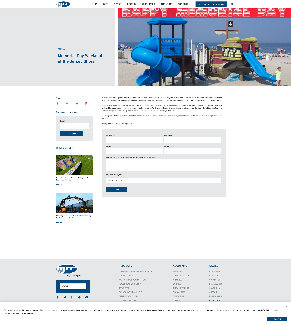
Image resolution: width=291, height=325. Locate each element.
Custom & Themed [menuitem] (127, 276)
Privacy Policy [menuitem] (180, 300)
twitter (65, 297)
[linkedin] (76, 103)
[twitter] (67, 103)
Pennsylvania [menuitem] (215, 296)
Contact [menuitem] (183, 4)
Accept (277, 319)
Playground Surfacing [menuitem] (130, 284)
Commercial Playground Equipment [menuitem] (136, 272)
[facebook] (57, 103)
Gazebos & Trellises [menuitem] (128, 296)
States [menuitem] (213, 266)
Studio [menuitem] (131, 4)
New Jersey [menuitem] (214, 272)
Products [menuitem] (125, 266)
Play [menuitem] (95, 4)
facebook (57, 297)
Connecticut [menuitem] (215, 280)
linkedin (72, 297)
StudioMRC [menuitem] (178, 272)
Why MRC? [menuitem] (177, 280)
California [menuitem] (214, 288)
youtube (86, 297)
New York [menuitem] (213, 276)
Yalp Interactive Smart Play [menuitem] (132, 280)
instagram (79, 297)
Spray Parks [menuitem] (125, 288)
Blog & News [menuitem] (179, 292)
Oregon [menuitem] (213, 292)
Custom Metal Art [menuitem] (127, 300)
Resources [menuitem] (148, 4)
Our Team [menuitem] (177, 284)
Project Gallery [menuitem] (181, 276)
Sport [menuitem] (118, 4)
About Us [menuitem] (166, 4)
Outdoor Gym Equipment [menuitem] (130, 292)
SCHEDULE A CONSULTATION (211, 4)
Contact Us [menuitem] (178, 296)
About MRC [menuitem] (180, 266)
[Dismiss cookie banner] (286, 306)
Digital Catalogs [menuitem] (181, 288)
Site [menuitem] (105, 4)
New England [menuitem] (215, 284)
